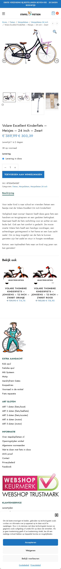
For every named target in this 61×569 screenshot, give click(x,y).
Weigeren (30, 550)
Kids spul (6, 363)
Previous (2, 104)
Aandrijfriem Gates (11, 380)
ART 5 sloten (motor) (12, 423)
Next (58, 104)
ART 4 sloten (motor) (12, 419)
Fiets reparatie (9, 393)
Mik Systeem (8, 372)
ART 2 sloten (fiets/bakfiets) (15, 411)
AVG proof (7, 454)
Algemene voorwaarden (13, 445)
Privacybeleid (35, 565)
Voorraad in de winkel (12, 389)
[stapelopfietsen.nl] (30, 13)
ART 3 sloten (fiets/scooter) (15, 415)
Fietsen (12, 22)
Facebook (6, 466)
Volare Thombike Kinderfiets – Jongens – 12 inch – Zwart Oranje (16, 293)
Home (4, 22)
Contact (5, 458)
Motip (5, 376)
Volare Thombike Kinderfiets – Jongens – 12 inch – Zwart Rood (45, 293)
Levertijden (7, 507)
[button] (56, 515)
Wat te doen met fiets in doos (16, 449)
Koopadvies (7, 385)
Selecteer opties (16, 280)
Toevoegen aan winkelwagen (23, 174)
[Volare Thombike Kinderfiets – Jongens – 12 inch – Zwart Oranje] (16, 275)
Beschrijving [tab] (8, 193)
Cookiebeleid (24, 565)
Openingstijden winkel (13, 441)
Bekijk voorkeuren (30, 558)
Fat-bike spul (8, 368)
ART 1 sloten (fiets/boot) (13, 406)
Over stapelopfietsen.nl (13, 436)
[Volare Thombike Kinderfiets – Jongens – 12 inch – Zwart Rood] (45, 275)
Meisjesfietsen (23, 22)
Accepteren (30, 542)
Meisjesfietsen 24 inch (39, 22)
